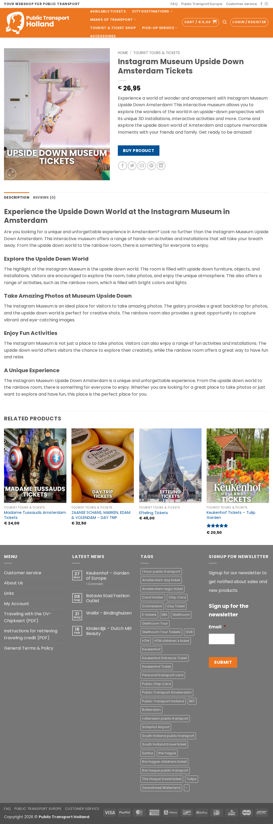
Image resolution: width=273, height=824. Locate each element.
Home (123, 52)
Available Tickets (108, 11)
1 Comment (102, 584)
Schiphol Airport (156, 727)
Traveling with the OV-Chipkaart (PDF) (27, 617)
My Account (16, 604)
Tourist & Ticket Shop (113, 28)
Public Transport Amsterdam (167, 692)
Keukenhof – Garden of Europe (107, 576)
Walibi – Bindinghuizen (109, 613)
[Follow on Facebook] (261, 4)
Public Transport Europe (201, 4)
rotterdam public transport (165, 718)
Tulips (191, 779)
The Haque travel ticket (162, 779)
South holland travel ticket (164, 744)
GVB (189, 632)
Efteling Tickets (153, 512)
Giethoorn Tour (155, 623)
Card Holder (152, 597)
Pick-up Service (158, 28)
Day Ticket (176, 606)
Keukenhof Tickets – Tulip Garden (231, 515)
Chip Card (177, 597)
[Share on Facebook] (122, 165)
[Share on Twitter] (132, 165)
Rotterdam (151, 709)
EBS (164, 614)
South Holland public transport (168, 735)
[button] (200, 22)
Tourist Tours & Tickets (156, 52)
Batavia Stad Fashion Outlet (108, 598)
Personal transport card (162, 675)
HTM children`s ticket (171, 640)
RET (192, 701)
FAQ (174, 4)
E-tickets (149, 614)
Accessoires (103, 36)
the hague (167, 753)
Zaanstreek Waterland (161, 787)
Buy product (138, 150)
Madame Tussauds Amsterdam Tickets (35, 515)
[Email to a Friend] (141, 165)
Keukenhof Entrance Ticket (164, 658)
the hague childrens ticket (164, 761)
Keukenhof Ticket (156, 666)
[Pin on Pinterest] (151, 165)
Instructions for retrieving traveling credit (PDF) (30, 634)
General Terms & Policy (28, 648)
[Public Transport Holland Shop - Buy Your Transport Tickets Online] (41, 23)
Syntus (147, 753)
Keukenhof (151, 649)
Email (217, 627)
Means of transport (111, 19)
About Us (13, 583)
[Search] (224, 22)
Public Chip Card (156, 684)
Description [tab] (16, 197)
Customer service (241, 4)
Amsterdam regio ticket (162, 589)
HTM (145, 640)
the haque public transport (165, 770)
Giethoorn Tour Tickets (161, 632)
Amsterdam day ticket (161, 580)
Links (9, 593)
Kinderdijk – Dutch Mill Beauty (108, 631)
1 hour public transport (161, 571)
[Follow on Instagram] (266, 4)
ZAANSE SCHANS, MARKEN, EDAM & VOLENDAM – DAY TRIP (100, 515)
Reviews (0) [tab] (44, 197)
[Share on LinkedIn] (161, 165)
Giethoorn (181, 614)
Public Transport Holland (163, 701)
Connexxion (152, 606)
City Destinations (150, 11)
